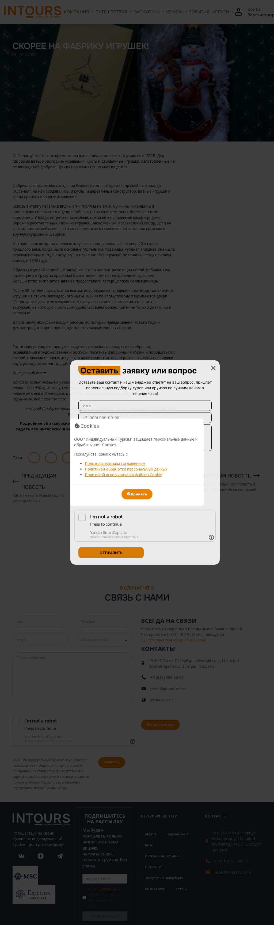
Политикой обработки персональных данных (126, 469)
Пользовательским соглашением (115, 463)
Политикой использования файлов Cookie (123, 474)
